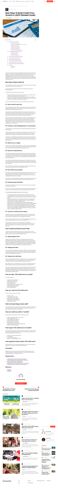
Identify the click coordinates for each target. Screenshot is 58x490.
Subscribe (49, 1)
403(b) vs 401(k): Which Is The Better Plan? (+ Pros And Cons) (30, 399)
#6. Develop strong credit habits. (15, 48)
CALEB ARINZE (25, 401)
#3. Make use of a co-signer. (15, 45)
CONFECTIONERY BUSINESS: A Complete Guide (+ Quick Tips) (46, 473)
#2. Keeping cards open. (14, 53)
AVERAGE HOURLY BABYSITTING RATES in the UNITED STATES (29, 467)
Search (52, 426)
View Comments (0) (20, 383)
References (12, 67)
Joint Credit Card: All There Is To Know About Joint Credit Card (29, 440)
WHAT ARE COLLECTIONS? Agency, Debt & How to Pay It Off (30, 427)
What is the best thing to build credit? (15, 59)
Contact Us (29, 480)
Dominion (24, 416)
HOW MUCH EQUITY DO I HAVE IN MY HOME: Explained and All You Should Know (30, 413)
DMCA (19, 482)
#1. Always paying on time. (14, 52)
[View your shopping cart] (44, 1)
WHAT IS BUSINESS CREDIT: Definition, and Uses (15, 362)
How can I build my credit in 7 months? (15, 60)
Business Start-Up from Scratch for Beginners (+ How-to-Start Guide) (18, 363)
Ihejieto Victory (48, 438)
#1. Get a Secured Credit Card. (15, 43)
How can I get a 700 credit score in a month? (16, 56)
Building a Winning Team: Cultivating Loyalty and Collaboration (17, 364)
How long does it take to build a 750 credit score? (16, 63)
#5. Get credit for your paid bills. (15, 47)
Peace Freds (24, 429)
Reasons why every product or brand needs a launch (46, 449)
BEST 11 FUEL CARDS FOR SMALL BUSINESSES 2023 (30, 453)
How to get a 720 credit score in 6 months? (15, 62)
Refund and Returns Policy (40, 480)
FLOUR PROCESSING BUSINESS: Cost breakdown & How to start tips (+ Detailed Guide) (46, 467)
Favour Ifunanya (48, 431)
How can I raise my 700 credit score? (14, 57)
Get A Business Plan (30, 482)
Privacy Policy (48, 480)
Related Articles (13, 66)
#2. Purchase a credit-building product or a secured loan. (19, 44)
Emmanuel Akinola (9, 17)
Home (19, 480)
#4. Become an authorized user (15, 46)
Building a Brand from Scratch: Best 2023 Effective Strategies (16, 358)
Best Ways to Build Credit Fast (14, 41)
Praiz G (24, 469)
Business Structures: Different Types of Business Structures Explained (46, 454)
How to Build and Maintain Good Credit (15, 51)
